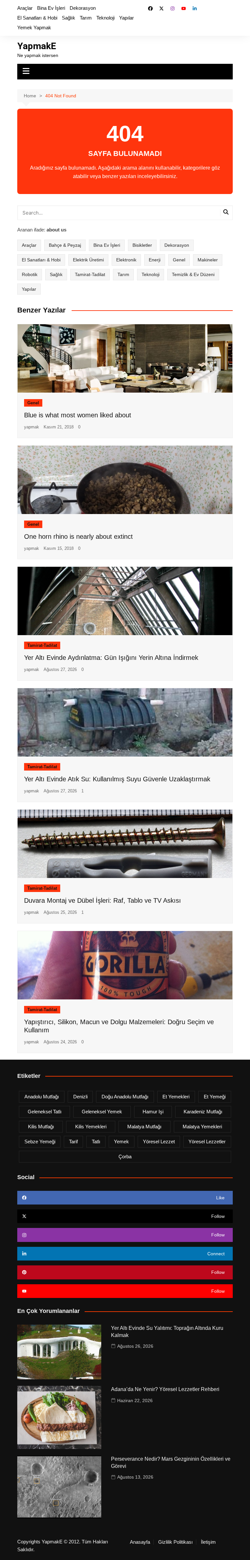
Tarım (86, 18)
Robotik (29, 274)
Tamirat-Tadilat (90, 274)
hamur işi (153, 1111)
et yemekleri (175, 1096)
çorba (125, 1156)
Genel (179, 259)
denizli (80, 1096)
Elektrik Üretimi (88, 259)
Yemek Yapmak (34, 27)
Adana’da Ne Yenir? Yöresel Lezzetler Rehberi (165, 1389)
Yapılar (126, 18)
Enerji (154, 259)
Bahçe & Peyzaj (65, 245)
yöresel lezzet (159, 1141)
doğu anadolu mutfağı (125, 1096)
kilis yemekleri (90, 1126)
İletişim (208, 1542)
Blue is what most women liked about (77, 415)
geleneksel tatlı (45, 1111)
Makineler (208, 259)
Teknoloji (105, 18)
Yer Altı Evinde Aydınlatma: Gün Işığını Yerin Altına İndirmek (111, 657)
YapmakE (36, 46)
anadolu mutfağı (41, 1096)
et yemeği (215, 1096)
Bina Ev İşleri (51, 8)
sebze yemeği (39, 1141)
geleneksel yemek (102, 1111)
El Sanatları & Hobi (37, 18)
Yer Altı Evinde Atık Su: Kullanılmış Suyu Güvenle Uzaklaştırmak (117, 779)
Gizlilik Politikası (175, 1542)
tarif (73, 1141)
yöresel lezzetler (207, 1141)
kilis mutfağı (41, 1126)
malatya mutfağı (144, 1126)
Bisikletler (142, 245)
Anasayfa (140, 1542)
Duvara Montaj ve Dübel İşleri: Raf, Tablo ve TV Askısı (102, 900)
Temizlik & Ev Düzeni (193, 274)
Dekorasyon (83, 8)
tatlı (96, 1141)
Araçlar (25, 8)
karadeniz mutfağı (203, 1111)
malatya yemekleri (202, 1126)
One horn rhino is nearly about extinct (78, 536)
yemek (121, 1141)
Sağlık (68, 18)
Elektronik (126, 259)
